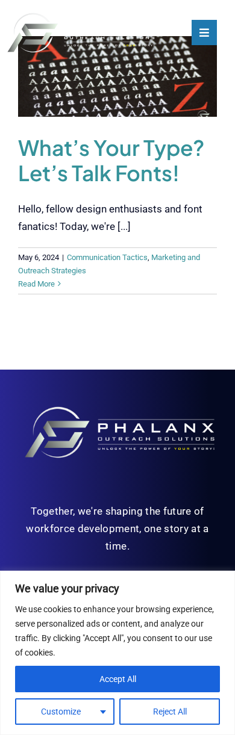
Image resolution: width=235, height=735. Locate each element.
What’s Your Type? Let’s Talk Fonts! (111, 160)
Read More (36, 283)
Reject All (170, 711)
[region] (117, 653)
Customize (61, 711)
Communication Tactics (107, 257)
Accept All (117, 679)
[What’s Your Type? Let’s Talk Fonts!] (117, 76)
